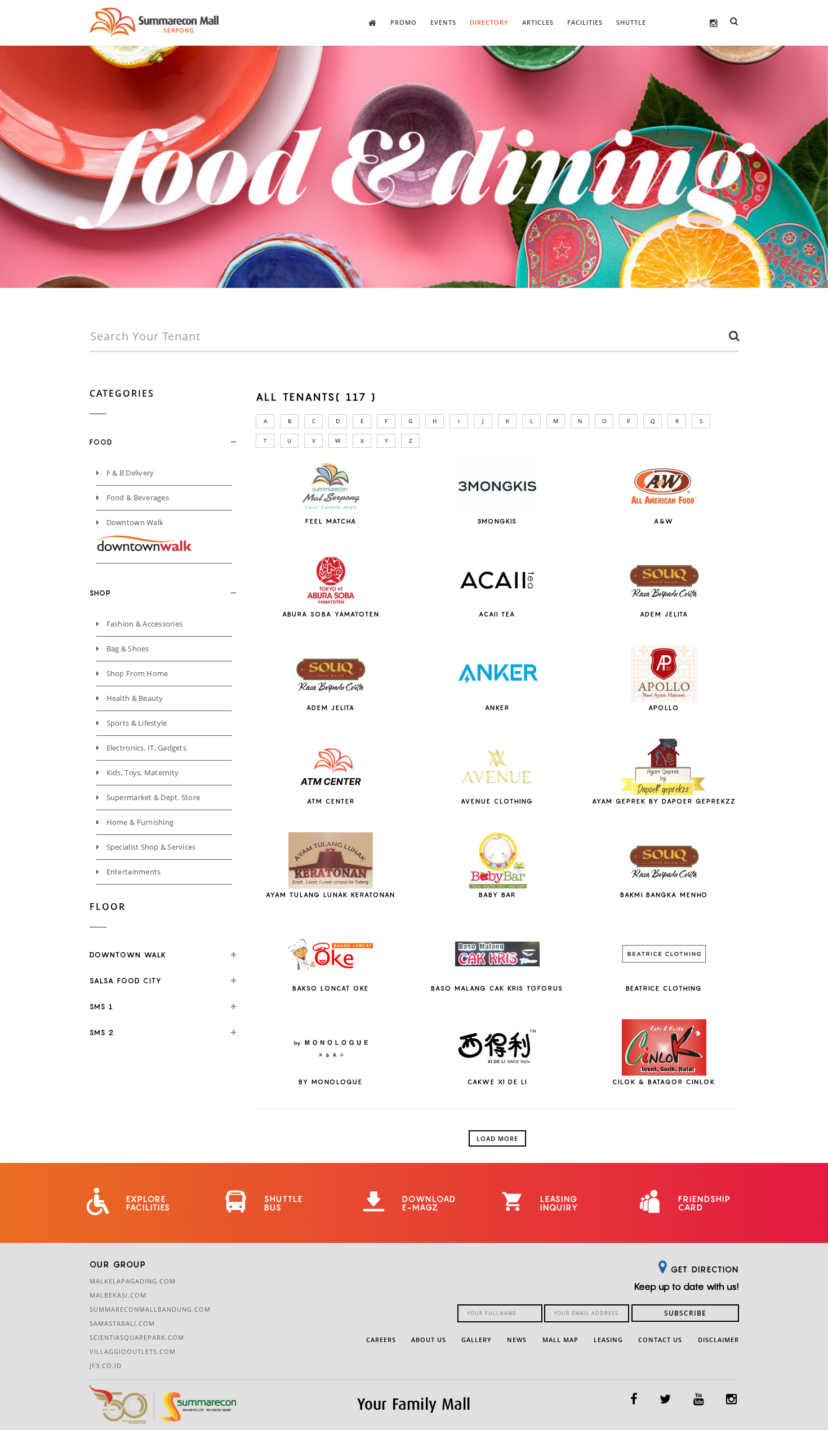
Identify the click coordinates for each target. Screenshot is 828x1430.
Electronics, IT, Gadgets (145, 748)
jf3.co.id (106, 1365)
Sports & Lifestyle (135, 723)
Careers (381, 1339)
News (517, 1339)
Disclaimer (718, 1339)
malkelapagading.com (133, 1281)
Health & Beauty (133, 698)
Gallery (476, 1339)
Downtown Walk (133, 522)
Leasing (608, 1339)
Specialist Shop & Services (149, 847)
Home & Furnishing (138, 822)
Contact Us (660, 1339)
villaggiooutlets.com (133, 1351)
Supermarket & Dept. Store (152, 797)
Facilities (585, 22)
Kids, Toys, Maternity (141, 772)
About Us (428, 1339)
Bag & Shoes (126, 648)
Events (443, 22)
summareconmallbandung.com (150, 1309)
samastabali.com (122, 1323)
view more (331, 500)
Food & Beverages (136, 497)
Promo (403, 22)
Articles (538, 22)
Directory (489, 22)
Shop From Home (136, 673)
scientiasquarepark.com (137, 1337)
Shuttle (631, 22)
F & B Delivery (129, 473)
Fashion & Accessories (143, 624)
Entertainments (132, 872)
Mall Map (560, 1339)
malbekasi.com (118, 1295)
